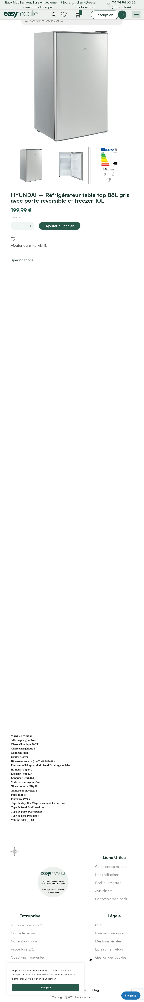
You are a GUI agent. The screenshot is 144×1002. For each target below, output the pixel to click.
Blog (95, 990)
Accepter (45, 987)
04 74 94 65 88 (53, 892)
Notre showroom (24, 941)
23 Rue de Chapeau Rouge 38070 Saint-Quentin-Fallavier (53, 882)
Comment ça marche (111, 866)
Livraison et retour (109, 949)
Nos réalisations (107, 874)
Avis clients (103, 891)
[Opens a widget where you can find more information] (130, 995)
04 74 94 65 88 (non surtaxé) (124, 4)
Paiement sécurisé (109, 933)
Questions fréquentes (28, 957)
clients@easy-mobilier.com (86, 4)
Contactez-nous (23, 933)
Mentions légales (108, 941)
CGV (99, 925)
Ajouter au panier (59, 226)
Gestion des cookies (110, 957)
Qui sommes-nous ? (26, 925)
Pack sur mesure (108, 882)
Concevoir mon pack (111, 899)
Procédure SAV (23, 949)
